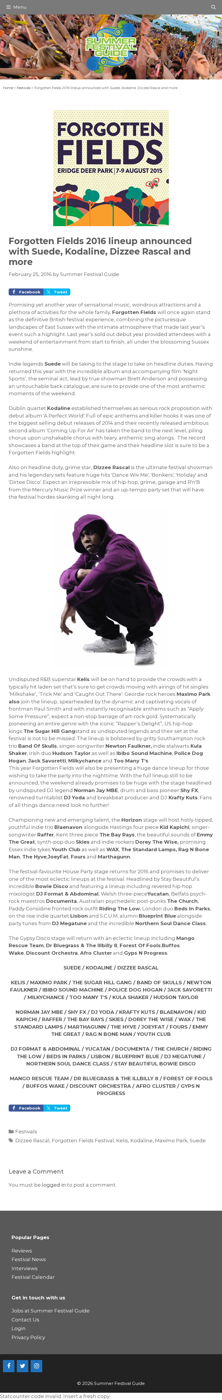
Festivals (24, 88)
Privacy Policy (28, 1337)
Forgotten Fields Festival (83, 1140)
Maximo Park (171, 1140)
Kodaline (141, 1140)
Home (8, 88)
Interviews (25, 1268)
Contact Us (25, 1320)
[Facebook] (8, 1366)
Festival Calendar (33, 1277)
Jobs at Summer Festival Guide (51, 1311)
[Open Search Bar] (213, 7)
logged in (54, 1185)
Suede (198, 1140)
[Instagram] (36, 1366)
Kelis (122, 1140)
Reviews (22, 1251)
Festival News (29, 1259)
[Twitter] (22, 1366)
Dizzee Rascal (32, 1140)
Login (19, 1328)
